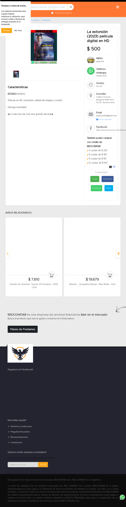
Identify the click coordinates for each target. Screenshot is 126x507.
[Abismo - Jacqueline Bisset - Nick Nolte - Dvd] (92, 245)
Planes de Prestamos (22, 329)
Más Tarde (18, 30)
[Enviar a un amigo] (110, 167)
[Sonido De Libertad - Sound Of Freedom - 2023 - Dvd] (33, 245)
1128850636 (101, 76)
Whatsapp (96, 188)
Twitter (109, 188)
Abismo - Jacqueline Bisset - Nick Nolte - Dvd (92, 284)
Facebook (107, 179)
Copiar (95, 179)
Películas (46, 20)
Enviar (43, 464)
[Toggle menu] (117, 7)
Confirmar (6, 30)
